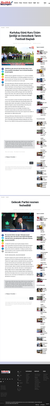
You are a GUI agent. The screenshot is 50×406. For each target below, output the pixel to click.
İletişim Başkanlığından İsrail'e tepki (44, 52)
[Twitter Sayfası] (3, 379)
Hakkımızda (3, 386)
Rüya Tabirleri (46, 378)
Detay (37, 404)
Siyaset (30, 2)
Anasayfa (3, 27)
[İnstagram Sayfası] (6, 379)
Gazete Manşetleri (37, 389)
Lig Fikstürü (37, 381)
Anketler (45, 375)
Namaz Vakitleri (36, 378)
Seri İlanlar (37, 385)
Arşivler (21, 382)
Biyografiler (45, 377)
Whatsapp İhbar (4, 394)
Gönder (31, 162)
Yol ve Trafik (37, 375)
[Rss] (13, 379)
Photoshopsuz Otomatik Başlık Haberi (44, 178)
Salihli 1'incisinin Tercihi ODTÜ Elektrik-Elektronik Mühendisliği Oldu (44, 143)
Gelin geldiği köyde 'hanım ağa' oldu (44, 123)
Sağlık (34, 2)
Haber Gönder (3, 396)
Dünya (20, 2)
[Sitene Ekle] (4, 381)
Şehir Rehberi (37, 386)
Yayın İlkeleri (3, 387)
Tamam (42, 404)
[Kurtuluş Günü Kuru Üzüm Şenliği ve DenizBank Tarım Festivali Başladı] (18, 55)
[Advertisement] (25, 16)
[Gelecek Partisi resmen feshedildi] (18, 222)
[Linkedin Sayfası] (10, 379)
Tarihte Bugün (37, 382)
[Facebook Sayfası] (1, 379)
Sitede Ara (45, 374)
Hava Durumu (37, 374)
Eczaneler (37, 379)
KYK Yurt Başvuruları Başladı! (43, 80)
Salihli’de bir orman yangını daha (43, 172)
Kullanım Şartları (4, 393)
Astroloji (45, 379)
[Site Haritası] (1, 381)
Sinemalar (37, 383)
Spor (38, 2)
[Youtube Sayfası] (8, 379)
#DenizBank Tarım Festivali (19, 151)
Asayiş (27, 382)
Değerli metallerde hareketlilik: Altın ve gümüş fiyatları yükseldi (43, 71)
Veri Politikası (3, 388)
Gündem (16, 2)
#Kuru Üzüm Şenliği (9, 151)
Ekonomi (25, 2)
